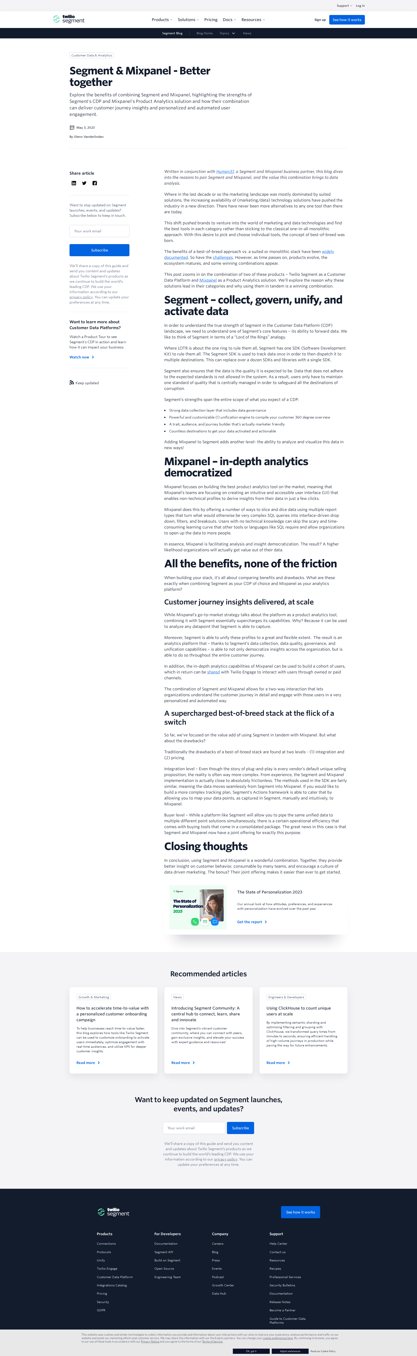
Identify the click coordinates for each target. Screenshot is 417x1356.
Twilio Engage (107, 1269)
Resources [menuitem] (251, 19)
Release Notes (280, 1302)
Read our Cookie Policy (323, 1351)
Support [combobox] (343, 6)
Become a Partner (283, 1310)
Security (103, 1302)
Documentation (166, 1244)
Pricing (102, 1293)
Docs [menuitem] (227, 19)
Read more (85, 1063)
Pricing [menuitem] (211, 19)
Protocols (104, 1252)
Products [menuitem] (160, 19)
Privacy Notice (150, 1341)
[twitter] (84, 183)
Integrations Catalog (112, 1285)
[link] (228, 33)
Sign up (320, 20)
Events (217, 1269)
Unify (101, 1260)
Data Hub (219, 1293)
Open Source (164, 1269)
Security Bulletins (282, 1285)
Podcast (218, 1277)
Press (216, 1260)
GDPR (101, 1310)
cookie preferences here (278, 1338)
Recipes (275, 1269)
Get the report (249, 922)
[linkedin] (74, 183)
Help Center (278, 1244)
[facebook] (95, 183)
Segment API (163, 1252)
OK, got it (251, 1351)
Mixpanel (208, 280)
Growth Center (223, 1285)
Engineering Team (167, 1277)
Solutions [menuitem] (186, 19)
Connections (106, 1244)
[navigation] (208, 33)
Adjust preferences (290, 1351)
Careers (217, 1244)
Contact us (278, 1252)
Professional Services (285, 1277)
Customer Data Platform (115, 1277)
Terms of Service (212, 1341)
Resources (277, 1260)
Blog (215, 1252)
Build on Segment (167, 1260)
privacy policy (81, 297)
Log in (360, 6)
